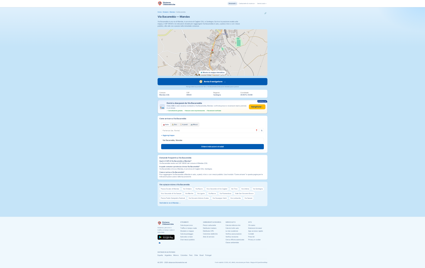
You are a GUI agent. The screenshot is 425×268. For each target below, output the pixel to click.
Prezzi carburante (209, 225)
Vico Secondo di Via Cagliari (217, 189)
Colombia (184, 255)
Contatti (251, 234)
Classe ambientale (232, 242)
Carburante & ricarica (247, 3)
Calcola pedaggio (186, 234)
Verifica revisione (232, 237)
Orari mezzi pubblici (187, 240)
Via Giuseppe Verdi (219, 198)
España (160, 255)
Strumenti (232, 3)
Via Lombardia (235, 198)
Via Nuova (212, 193)
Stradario (166, 12)
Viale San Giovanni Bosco (244, 193)
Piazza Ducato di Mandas (170, 189)
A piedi (184, 124)
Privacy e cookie (254, 240)
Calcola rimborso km (233, 225)
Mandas (172, 12)
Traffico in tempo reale (188, 228)
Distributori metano (209, 228)
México (176, 255)
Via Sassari (248, 198)
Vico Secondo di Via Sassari (171, 193)
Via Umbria (245, 189)
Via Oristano (187, 189)
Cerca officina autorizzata (235, 240)
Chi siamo (251, 225)
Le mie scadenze (232, 231)
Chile (196, 255)
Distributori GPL (208, 231)
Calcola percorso (186, 225)
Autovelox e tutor (186, 237)
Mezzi (194, 124)
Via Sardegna (258, 189)
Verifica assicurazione (233, 234)
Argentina (168, 255)
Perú (191, 255)
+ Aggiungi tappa (167, 135)
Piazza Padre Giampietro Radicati (173, 198)
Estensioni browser (255, 228)
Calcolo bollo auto (232, 228)
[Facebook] (160, 243)
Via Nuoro (199, 189)
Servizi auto (261, 3)
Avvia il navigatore (212, 81)
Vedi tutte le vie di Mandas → (170, 203)
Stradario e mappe (187, 231)
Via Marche (189, 193)
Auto (166, 124)
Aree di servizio (208, 237)
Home (160, 12)
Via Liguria (201, 193)
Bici (174, 124)
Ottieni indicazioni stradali (212, 146)
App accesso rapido (255, 231)
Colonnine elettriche (210, 234)
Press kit (251, 237)
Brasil (202, 255)
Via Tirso (234, 189)
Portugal (208, 255)
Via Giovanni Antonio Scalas (199, 198)
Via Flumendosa (225, 193)
